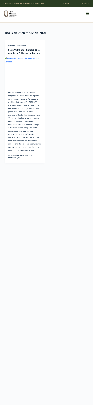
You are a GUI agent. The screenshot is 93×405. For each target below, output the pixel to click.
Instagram (85, 4)
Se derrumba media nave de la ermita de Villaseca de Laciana (24, 51)
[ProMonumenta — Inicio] (15, 13)
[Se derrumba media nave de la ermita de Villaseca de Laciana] (25, 72)
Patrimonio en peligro (17, 45)
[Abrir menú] (87, 13)
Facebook (66, 4)
